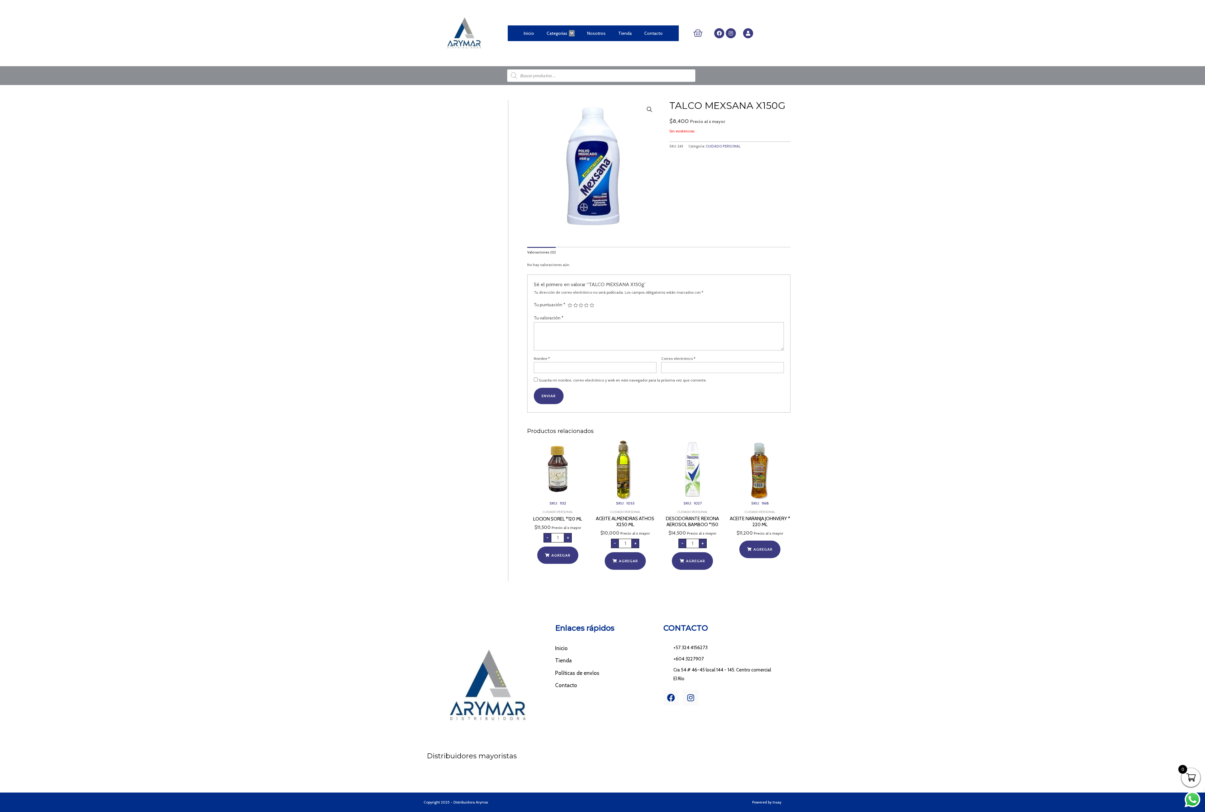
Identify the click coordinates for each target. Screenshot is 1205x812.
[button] (649, 109)
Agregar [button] (560, 555)
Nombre (542, 358)
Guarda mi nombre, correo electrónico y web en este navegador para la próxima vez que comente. (623, 380)
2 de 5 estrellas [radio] (575, 305)
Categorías (557, 33)
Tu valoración (549, 318)
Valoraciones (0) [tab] (541, 252)
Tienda (625, 33)
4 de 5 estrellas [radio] (586, 305)
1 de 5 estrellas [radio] (570, 305)
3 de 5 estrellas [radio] (581, 305)
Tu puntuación (549, 304)
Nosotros (596, 33)
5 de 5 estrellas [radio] (592, 305)
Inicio (529, 33)
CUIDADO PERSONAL (723, 146)
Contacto (653, 33)
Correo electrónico (678, 358)
